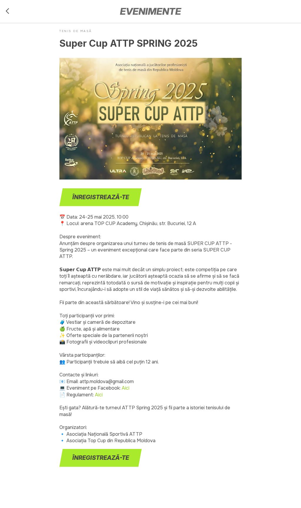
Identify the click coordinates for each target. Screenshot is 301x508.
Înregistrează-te (100, 197)
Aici (125, 388)
